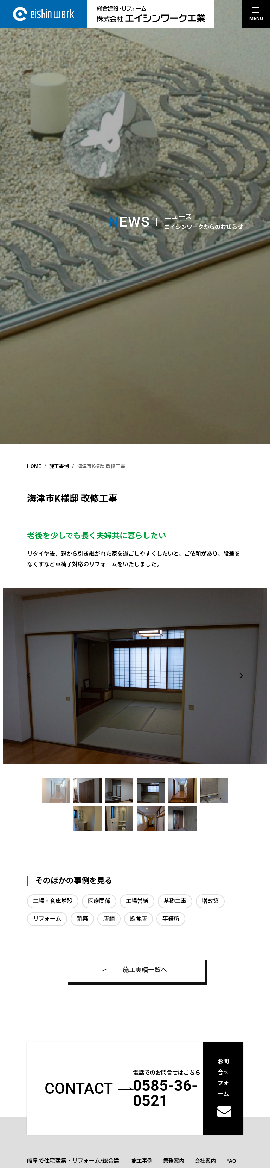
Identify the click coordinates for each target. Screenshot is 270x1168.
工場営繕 (137, 901)
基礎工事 (175, 901)
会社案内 (205, 1161)
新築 (82, 918)
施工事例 (142, 1161)
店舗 (109, 918)
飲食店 (138, 918)
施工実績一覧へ (145, 970)
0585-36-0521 (165, 1093)
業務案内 (173, 1161)
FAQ (231, 1161)
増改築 (210, 901)
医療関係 (99, 901)
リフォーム (47, 918)
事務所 (170, 918)
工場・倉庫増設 (52, 901)
